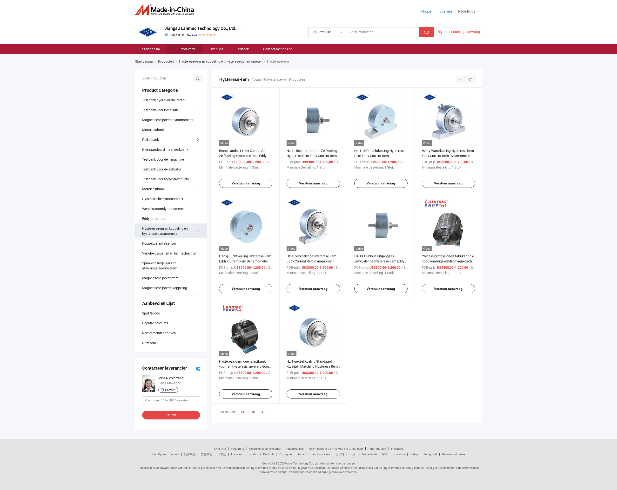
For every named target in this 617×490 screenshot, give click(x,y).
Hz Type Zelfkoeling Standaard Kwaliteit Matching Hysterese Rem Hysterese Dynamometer (312, 366)
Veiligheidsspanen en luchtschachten (169, 253)
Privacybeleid (295, 449)
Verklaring (237, 449)
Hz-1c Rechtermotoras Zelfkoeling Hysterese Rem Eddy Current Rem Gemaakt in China (312, 155)
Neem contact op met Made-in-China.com (336, 449)
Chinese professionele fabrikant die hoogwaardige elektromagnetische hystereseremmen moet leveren (448, 261)
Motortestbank (153, 129)
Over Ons (216, 49)
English (174, 454)
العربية (353, 454)
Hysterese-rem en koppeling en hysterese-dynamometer (165, 231)
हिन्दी (385, 454)
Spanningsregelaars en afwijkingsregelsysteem (159, 265)
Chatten (170, 390)
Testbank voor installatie (160, 110)
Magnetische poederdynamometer (168, 120)
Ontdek (243, 49)
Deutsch (268, 454)
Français (236, 454)
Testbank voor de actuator (161, 169)
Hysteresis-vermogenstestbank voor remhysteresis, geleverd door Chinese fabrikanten (244, 366)
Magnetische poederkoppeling (164, 288)
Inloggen (426, 11)
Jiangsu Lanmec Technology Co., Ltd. (200, 28)
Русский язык (321, 454)
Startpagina (151, 49)
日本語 (221, 454)
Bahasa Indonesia (453, 454)
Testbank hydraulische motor (164, 100)
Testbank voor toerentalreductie (166, 179)
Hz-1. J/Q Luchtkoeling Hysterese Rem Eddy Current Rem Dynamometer (379, 155)
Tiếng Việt (430, 454)
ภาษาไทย (399, 454)
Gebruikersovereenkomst (265, 449)
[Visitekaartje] (198, 368)
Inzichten (397, 449)
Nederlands (369, 454)
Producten (187, 49)
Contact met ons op (278, 49)
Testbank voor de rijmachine (163, 159)
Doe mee (445, 11)
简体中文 (190, 454)
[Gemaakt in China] (166, 9)
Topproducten (377, 449)
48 (263, 412)
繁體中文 (206, 454)
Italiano (302, 454)
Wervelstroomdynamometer (163, 208)
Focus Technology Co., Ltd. (302, 463)
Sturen (171, 415)
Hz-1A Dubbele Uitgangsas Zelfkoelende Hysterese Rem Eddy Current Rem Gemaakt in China (379, 261)
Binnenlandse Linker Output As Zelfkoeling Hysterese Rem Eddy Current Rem (243, 155)
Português (285, 454)
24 (243, 412)
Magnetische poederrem (160, 278)
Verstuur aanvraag (246, 183)
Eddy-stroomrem (154, 218)
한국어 (339, 454)
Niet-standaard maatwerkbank (165, 149)
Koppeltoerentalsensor (159, 243)
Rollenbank (150, 139)
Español (253, 454)
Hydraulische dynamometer (162, 198)
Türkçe (414, 454)
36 (253, 412)
